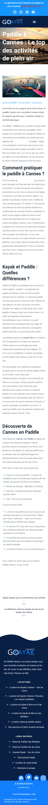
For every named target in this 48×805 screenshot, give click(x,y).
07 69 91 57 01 (32, 6)
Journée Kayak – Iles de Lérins (26, 752)
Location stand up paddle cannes (26, 722)
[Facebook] (21, 12)
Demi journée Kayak (26, 757)
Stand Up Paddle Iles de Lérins (26, 747)
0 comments (37, 103)
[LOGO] (24, 651)
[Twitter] (27, 12)
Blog (19, 94)
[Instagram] (15, 12)
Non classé (10, 94)
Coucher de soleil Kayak (26, 763)
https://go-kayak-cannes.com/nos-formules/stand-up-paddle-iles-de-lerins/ (23, 569)
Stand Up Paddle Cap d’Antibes (26, 742)
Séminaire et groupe (26, 768)
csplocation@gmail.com (24, 794)
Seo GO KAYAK (11, 103)
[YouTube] (33, 12)
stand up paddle (21, 141)
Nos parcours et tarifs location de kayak (26, 727)
